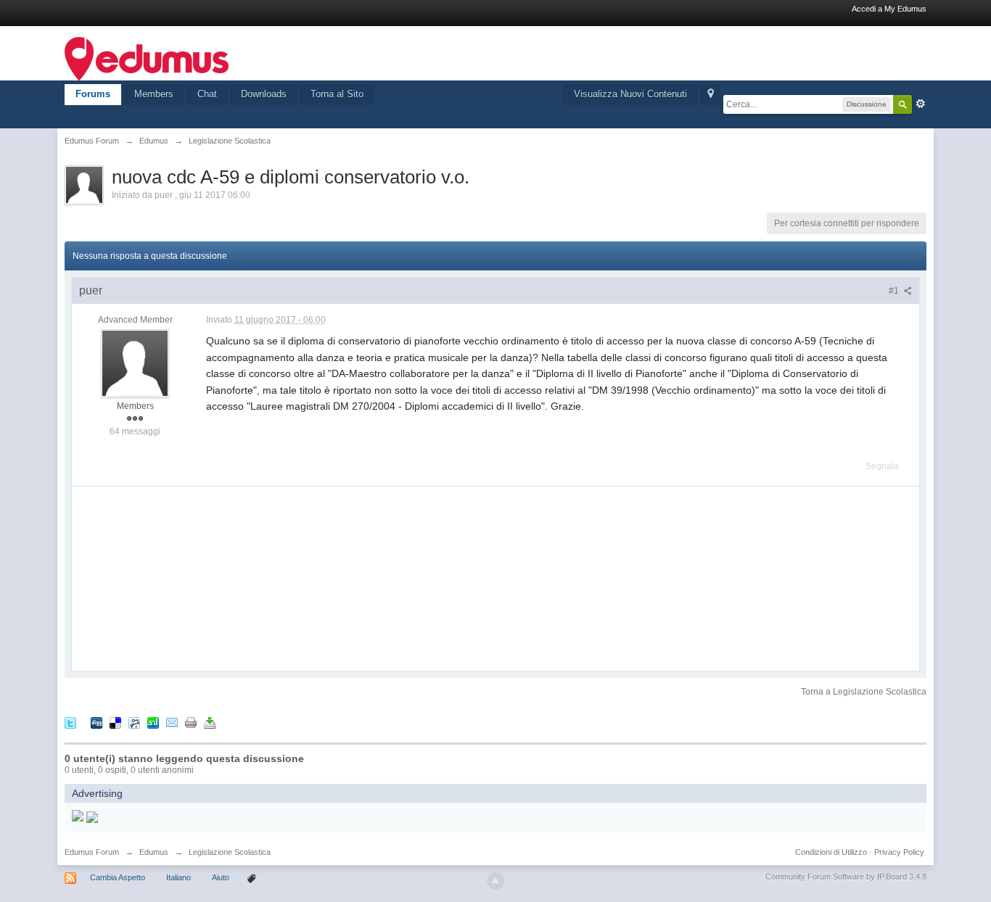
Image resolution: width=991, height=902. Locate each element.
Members (153, 93)
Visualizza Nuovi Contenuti (630, 93)
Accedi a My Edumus (889, 8)
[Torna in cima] (495, 881)
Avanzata (920, 103)
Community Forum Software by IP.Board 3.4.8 (845, 876)
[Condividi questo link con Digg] (96, 721)
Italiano (178, 877)
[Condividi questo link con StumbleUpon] (153, 721)
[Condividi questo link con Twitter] (70, 721)
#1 (895, 291)
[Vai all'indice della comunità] (147, 57)
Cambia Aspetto (117, 877)
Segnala (882, 466)
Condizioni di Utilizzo (831, 852)
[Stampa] (191, 721)
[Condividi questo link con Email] (172, 721)
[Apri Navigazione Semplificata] (710, 94)
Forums (92, 93)
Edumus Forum (92, 852)
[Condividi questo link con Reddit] (134, 721)
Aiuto (221, 877)
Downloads (264, 93)
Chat (207, 93)
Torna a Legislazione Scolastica (863, 692)
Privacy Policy (899, 852)
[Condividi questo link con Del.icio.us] (115, 721)
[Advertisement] (180, 577)
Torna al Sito (337, 93)
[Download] (209, 721)
